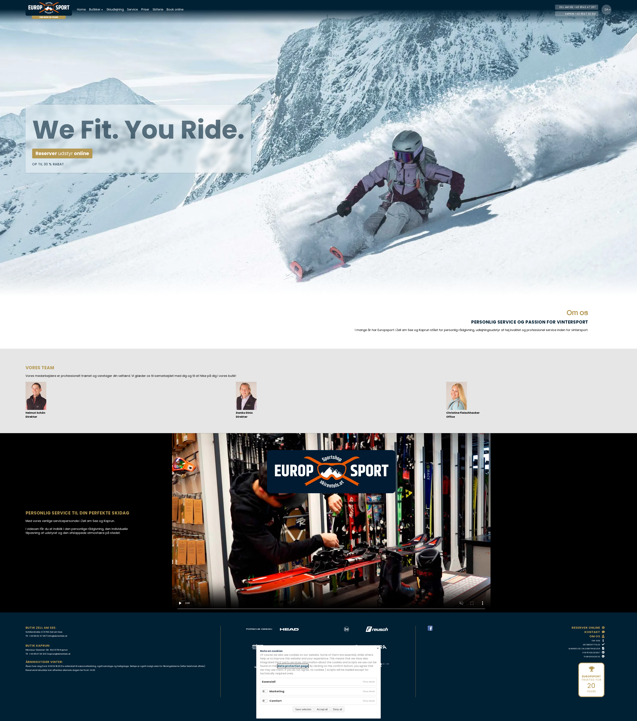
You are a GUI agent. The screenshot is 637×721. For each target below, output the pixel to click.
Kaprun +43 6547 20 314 (580, 13)
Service (132, 9)
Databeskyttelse (591, 644)
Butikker (95, 9)
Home (81, 9)
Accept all (322, 709)
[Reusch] (377, 629)
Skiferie (158, 9)
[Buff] (346, 629)
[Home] (51, 7)
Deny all (337, 709)
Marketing (276, 691)
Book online (175, 9)
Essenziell (269, 682)
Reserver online (586, 628)
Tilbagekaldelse (592, 656)
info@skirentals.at (57, 635)
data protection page (292, 666)
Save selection (303, 709)
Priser (145, 9)
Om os (594, 636)
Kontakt (592, 632)
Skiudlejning (115, 9)
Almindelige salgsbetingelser (584, 648)
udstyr (62, 153)
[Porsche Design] (259, 629)
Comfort (275, 701)
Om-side (596, 640)
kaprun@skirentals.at (59, 653)
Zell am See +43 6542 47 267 (577, 7)
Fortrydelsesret (591, 652)
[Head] (289, 629)
